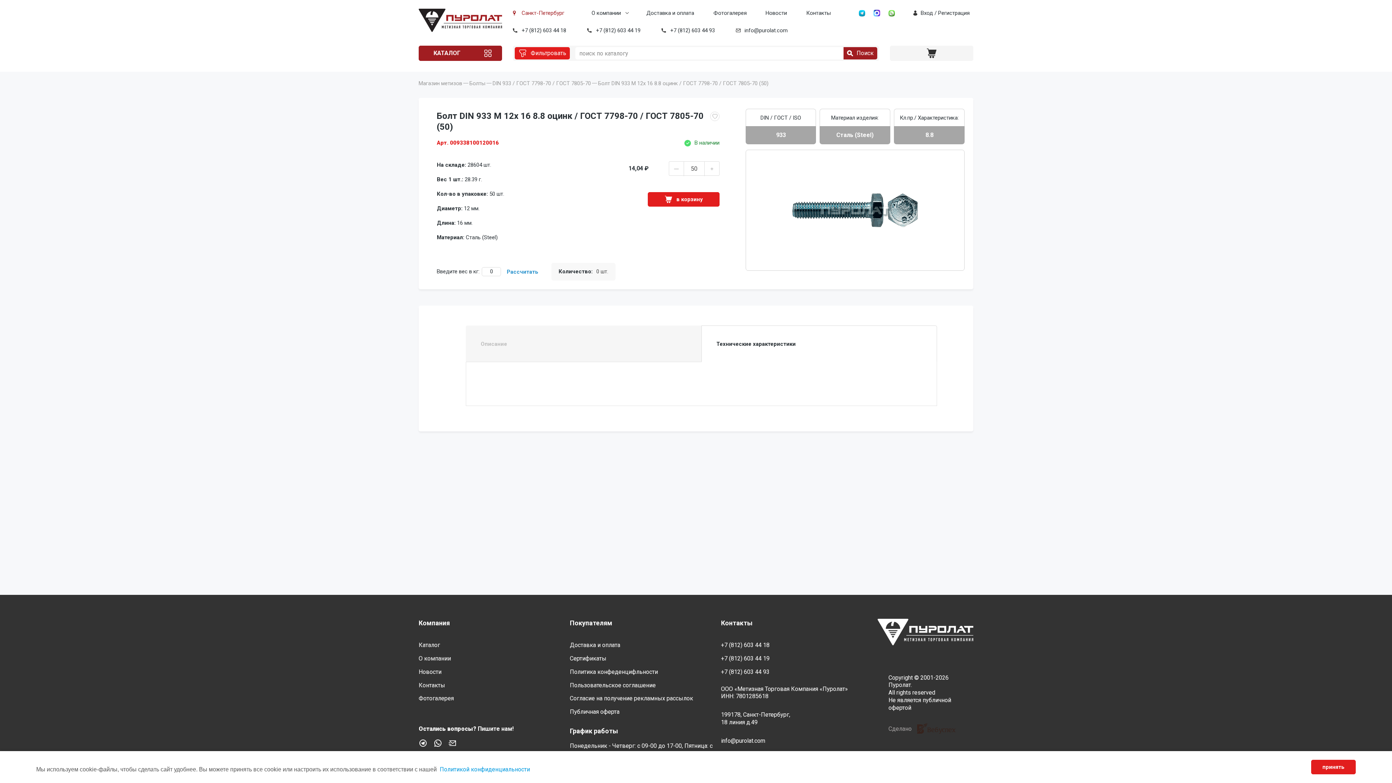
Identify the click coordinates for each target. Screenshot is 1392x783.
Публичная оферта (595, 711)
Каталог (447, 53)
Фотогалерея (730, 13)
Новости (776, 13)
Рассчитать (522, 272)
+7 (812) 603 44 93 (692, 30)
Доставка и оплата (670, 13)
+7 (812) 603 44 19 (618, 30)
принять (1333, 767)
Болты (477, 83)
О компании (606, 13)
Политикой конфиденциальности (485, 769)
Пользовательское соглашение (613, 685)
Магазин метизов (440, 83)
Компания (434, 623)
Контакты (818, 13)
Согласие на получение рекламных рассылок (631, 698)
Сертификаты (588, 658)
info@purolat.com (766, 30)
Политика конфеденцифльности (614, 671)
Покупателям (591, 623)
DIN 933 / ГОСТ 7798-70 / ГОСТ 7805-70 (542, 83)
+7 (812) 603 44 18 (544, 30)
